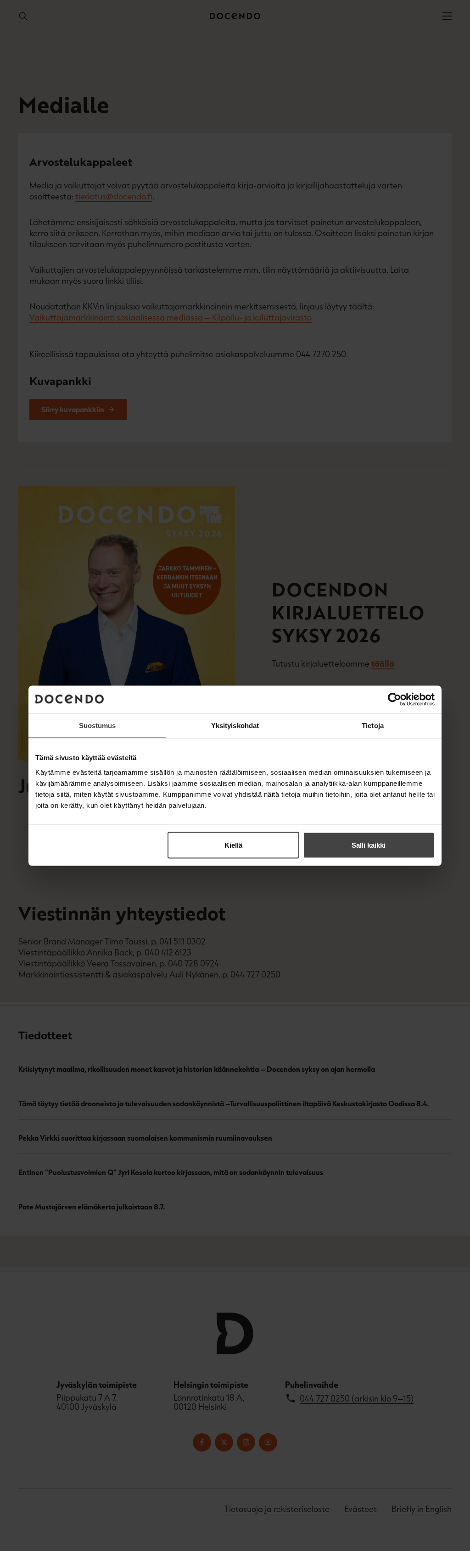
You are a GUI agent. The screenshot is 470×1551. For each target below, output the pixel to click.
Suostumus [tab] (97, 725)
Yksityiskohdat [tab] (235, 725)
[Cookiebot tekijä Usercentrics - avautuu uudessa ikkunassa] (394, 699)
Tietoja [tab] (373, 725)
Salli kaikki (369, 845)
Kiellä (233, 845)
